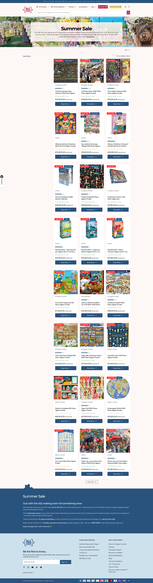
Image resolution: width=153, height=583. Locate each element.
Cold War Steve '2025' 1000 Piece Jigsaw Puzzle (91, 92)
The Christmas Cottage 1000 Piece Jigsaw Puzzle (65, 356)
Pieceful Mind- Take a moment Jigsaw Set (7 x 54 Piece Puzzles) (117, 251)
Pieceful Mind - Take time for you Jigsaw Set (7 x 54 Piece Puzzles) (65, 251)
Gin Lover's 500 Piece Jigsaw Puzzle (65, 462)
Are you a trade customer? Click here (118, 571)
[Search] (128, 12)
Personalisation (59, 7)
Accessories (83, 7)
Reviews (111, 547)
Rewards (101, 7)
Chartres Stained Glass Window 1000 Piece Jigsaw (65, 92)
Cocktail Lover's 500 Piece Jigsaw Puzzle (116, 356)
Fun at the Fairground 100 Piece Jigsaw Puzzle (64, 304)
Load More (90, 482)
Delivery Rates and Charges (89, 544)
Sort (126, 50)
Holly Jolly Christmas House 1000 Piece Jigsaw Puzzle (91, 356)
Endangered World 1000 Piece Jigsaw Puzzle (116, 409)
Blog (110, 558)
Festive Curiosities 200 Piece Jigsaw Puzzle (65, 409)
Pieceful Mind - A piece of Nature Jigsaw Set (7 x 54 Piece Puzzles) (90, 251)
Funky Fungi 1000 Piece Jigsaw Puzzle (90, 198)
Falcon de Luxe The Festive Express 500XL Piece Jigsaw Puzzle (117, 462)
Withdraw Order (85, 558)
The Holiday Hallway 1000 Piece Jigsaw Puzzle (116, 92)
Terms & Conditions (115, 561)
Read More (90, 37)
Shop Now (64, 104)
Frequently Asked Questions (89, 550)
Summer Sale (114, 7)
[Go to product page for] (66, 71)
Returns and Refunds (87, 547)
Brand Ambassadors (116, 555)
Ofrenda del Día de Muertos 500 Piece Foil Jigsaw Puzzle (65, 145)
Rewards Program (115, 550)
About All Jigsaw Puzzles (117, 544)
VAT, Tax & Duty (114, 564)
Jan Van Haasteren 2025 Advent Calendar (64, 198)
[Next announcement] (127, 1)
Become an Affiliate (115, 553)
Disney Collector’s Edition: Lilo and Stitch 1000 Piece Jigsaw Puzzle (90, 304)
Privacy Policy (113, 567)
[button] (42, 7)
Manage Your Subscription (88, 555)
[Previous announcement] (26, 1)
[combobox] (81, 12)
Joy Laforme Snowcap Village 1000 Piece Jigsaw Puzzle (90, 145)
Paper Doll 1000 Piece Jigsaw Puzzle (89, 409)
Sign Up (64, 562)
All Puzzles (42, 7)
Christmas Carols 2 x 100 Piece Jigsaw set (116, 198)
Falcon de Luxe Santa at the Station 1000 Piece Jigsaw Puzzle (91, 462)
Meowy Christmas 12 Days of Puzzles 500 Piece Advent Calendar (117, 145)
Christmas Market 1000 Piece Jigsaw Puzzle (115, 304)
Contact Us (83, 553)
